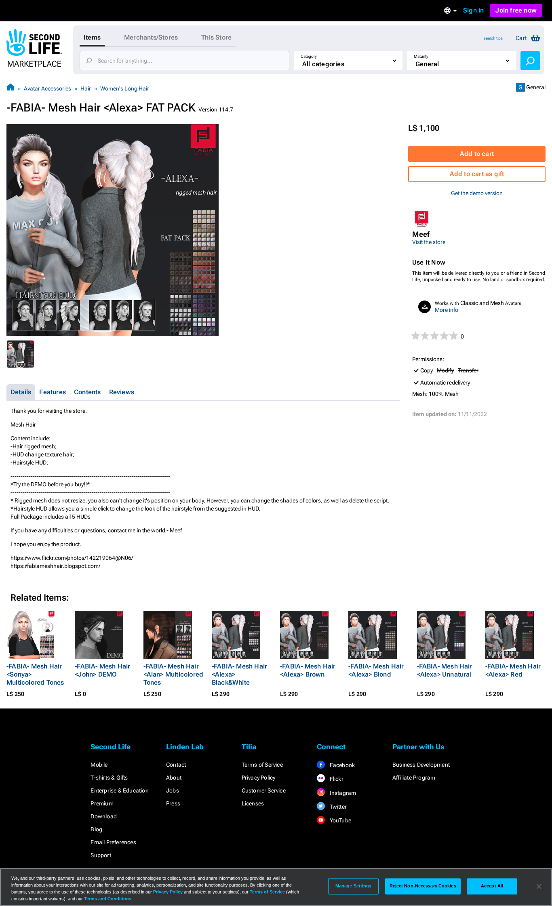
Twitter (337, 806)
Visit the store (428, 242)
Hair (85, 88)
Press (173, 803)
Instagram (342, 793)
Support (101, 855)
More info (446, 310)
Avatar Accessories (47, 88)
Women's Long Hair (124, 88)
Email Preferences (113, 842)
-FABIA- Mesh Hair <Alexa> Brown (307, 670)
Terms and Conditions (107, 898)
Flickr (335, 779)
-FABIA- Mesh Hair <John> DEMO (102, 670)
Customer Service (264, 790)
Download (104, 816)
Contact (176, 764)
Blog (96, 829)
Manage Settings (353, 886)
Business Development (421, 764)
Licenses (253, 803)
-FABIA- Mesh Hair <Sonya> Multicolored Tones (35, 674)
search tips (493, 38)
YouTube (339, 820)
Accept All (492, 886)
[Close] (539, 886)
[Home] (10, 88)
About (173, 777)
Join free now (516, 10)
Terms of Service (262, 764)
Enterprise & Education (119, 790)
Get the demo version (477, 193)
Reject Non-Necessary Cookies (423, 886)
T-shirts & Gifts (109, 777)
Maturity (421, 56)
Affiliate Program (413, 777)
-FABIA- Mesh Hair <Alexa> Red (513, 670)
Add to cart (477, 154)
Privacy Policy (259, 777)
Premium (102, 803)
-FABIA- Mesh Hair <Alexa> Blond (376, 670)
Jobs (172, 790)
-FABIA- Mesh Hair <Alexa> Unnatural (444, 670)
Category (309, 56)
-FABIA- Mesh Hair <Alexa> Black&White (239, 674)
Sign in (473, 10)
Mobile (99, 764)
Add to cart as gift (477, 174)
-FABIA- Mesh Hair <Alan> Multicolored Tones (173, 674)
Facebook (341, 765)
